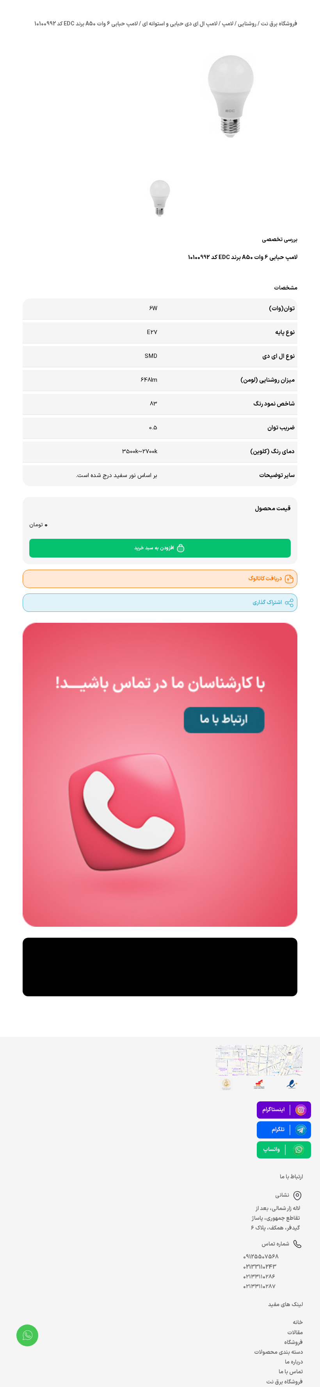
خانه (298, 1323)
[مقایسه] (82, 273)
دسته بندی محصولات (278, 1352)
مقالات (295, 1333)
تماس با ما (291, 1372)
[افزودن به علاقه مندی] (64, 273)
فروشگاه (293, 1343)
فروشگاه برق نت (284, 1382)
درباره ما (294, 1362)
